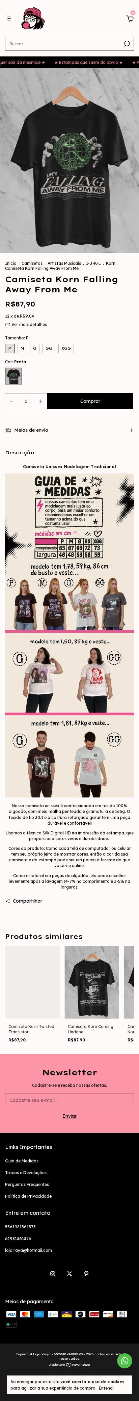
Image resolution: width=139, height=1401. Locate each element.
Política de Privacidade (28, 1196)
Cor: (15, 361)
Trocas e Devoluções (26, 1172)
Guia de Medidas (21, 1160)
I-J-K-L (93, 263)
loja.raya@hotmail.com (28, 1250)
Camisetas (32, 263)
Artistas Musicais (64, 263)
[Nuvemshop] (70, 1365)
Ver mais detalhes (28, 324)
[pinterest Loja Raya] (86, 1273)
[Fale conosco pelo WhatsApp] (124, 1360)
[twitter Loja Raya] (69, 1273)
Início (11, 263)
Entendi (106, 1388)
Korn (110, 263)
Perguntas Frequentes (27, 1184)
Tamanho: (17, 337)
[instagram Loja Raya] (52, 1273)
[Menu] (10, 19)
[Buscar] (126, 43)
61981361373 (18, 1238)
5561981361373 (20, 1226)
